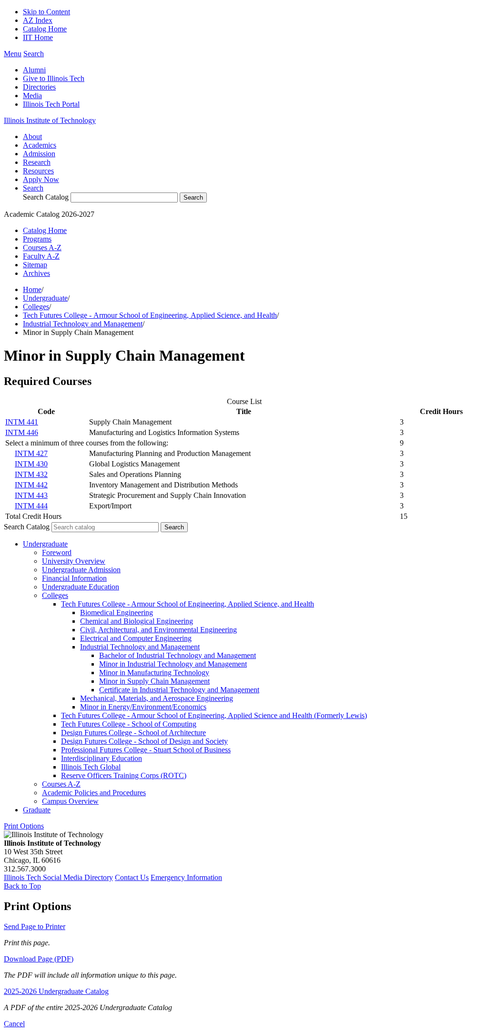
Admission (39, 154)
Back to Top (22, 886)
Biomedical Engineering (116, 612)
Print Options (24, 826)
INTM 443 (31, 495)
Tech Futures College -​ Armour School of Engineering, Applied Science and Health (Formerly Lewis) (214, 715)
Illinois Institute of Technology (50, 120)
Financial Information (74, 578)
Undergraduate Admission (81, 570)
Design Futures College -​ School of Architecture (133, 732)
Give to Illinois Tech (53, 78)
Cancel (14, 1024)
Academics (39, 145)
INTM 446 (21, 432)
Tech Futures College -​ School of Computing (128, 724)
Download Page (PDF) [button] (38, 959)
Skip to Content (46, 12)
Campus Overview (70, 801)
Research (37, 162)
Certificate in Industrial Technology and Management (179, 690)
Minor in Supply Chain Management (154, 681)
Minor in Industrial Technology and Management (173, 664)
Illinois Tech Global (91, 767)
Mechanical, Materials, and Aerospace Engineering (156, 698)
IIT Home (38, 37)
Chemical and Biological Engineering (136, 621)
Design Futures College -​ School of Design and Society (144, 741)
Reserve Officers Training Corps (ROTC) (123, 775)
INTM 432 (31, 474)
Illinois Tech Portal (51, 104)
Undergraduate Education (80, 587)
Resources (38, 171)
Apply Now (41, 179)
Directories (39, 87)
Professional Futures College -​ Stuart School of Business (146, 750)
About (32, 136)
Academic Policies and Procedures (94, 793)
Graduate (37, 810)
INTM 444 (31, 506)
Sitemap (35, 265)
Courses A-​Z (61, 784)
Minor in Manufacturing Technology (154, 672)
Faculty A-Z (41, 256)
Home (32, 289)
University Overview (73, 561)
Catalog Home (45, 29)
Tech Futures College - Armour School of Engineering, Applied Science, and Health (150, 315)
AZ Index (37, 20)
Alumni (34, 70)
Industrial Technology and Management (82, 324)
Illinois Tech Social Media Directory (58, 877)
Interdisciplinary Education (101, 758)
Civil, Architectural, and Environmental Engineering (158, 630)
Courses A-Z (42, 247)
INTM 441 (21, 422)
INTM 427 (31, 453)
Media (32, 95)
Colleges (36, 307)
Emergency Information (186, 877)
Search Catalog (46, 197)
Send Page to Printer (34, 926)
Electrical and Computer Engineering (136, 638)
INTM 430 (31, 464)
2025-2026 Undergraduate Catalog (56, 991)
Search (33, 188)
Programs (37, 239)
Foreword (56, 552)
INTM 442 (31, 485)
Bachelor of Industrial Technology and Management (177, 655)
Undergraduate (45, 298)
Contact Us (132, 877)
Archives (36, 273)
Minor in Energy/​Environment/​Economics (143, 707)
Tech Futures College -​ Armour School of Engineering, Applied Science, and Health (187, 604)
